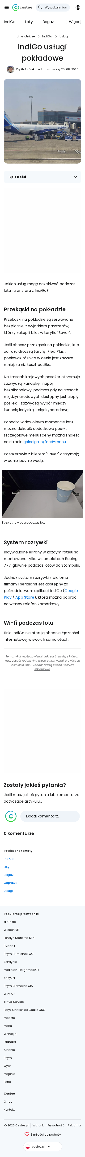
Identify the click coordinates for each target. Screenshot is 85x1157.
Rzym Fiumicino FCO (18, 954)
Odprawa (10, 883)
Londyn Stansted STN (19, 938)
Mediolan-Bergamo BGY (21, 970)
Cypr (7, 1066)
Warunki (38, 1125)
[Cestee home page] (22, 7)
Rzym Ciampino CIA (18, 986)
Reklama (74, 1125)
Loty (29, 21)
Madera (9, 1018)
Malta (8, 1026)
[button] (6, 7)
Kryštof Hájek (25, 69)
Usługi (64, 36)
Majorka (9, 1074)
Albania (9, 1050)
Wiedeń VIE (11, 930)
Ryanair (9, 946)
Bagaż (48, 21)
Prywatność (56, 1125)
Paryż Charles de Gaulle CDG (24, 1010)
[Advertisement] (42, 230)
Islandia (10, 1042)
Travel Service (14, 1002)
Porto (7, 1082)
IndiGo (10, 21)
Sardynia (10, 962)
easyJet (9, 978)
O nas (8, 1102)
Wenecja (10, 1034)
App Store (24, 597)
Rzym (8, 1058)
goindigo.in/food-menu (44, 441)
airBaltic (10, 922)
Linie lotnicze (26, 36)
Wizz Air (9, 994)
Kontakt (9, 1110)
